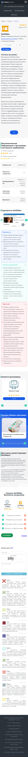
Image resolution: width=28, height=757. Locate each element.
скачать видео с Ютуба (9, 39)
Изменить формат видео (14, 725)
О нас (9, 722)
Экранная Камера (19, 10)
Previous (1, 220)
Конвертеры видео (14, 728)
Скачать (7, 49)
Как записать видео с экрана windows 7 (14, 753)
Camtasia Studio (8, 10)
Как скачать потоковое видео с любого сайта (14, 743)
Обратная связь (16, 722)
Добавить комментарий (14, 574)
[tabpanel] (14, 390)
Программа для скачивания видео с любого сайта (14, 748)
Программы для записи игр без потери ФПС (14, 735)
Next (26, 220)
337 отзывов (8, 45)
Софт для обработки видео (14, 731)
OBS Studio (14, 15)
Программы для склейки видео (14, 739)
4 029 (20, 45)
